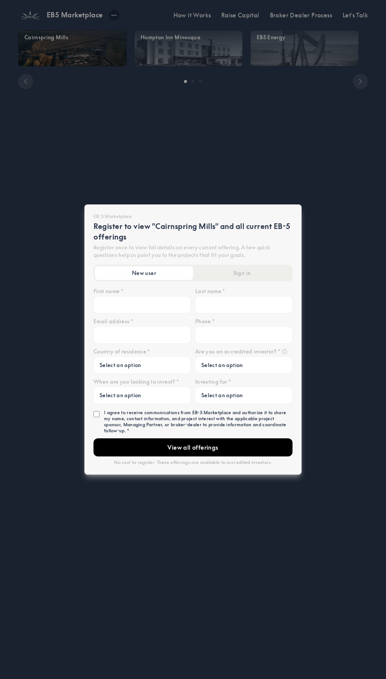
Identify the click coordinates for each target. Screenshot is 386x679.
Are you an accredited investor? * (237, 351)
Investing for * (213, 381)
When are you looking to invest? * (136, 381)
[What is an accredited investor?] (284, 351)
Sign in (242, 273)
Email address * (113, 321)
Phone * (204, 321)
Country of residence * (121, 351)
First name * (108, 291)
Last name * (210, 291)
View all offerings (192, 447)
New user (144, 273)
